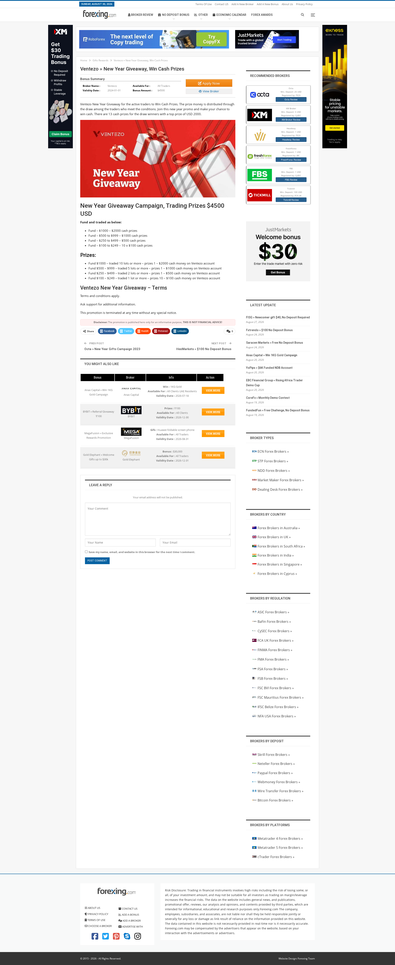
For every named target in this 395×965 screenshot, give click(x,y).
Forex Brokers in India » (276, 555)
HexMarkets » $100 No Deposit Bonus (203, 349)
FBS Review (291, 179)
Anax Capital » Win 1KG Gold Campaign (271, 355)
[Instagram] (137, 938)
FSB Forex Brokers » (273, 678)
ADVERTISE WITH (132, 926)
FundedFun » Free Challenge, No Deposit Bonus (278, 410)
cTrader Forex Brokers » (276, 857)
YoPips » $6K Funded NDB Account (269, 367)
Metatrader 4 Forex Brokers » (280, 838)
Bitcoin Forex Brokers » (275, 800)
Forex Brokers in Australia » (279, 528)
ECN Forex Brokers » (273, 451)
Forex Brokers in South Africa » (281, 546)
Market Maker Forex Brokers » (281, 480)
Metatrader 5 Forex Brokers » (280, 847)
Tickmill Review (291, 199)
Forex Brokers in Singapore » (280, 564)
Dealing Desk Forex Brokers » (280, 489)
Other (203, 14)
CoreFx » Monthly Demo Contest (268, 397)
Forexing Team (306, 958)
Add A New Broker (242, 4)
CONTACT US (129, 908)
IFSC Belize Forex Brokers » (278, 707)
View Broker (210, 91)
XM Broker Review (291, 119)
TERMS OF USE (96, 920)
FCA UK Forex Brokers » (276, 640)
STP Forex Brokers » (273, 461)
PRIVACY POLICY (97, 914)
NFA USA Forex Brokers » (277, 716)
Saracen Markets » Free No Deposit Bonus (274, 342)
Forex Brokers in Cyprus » (277, 573)
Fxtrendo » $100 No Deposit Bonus (269, 330)
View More (213, 390)
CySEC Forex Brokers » (275, 631)
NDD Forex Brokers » (274, 470)
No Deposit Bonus (175, 14)
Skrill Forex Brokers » (274, 754)
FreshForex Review (291, 159)
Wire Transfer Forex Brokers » (280, 791)
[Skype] (127, 938)
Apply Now (211, 83)
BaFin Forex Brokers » (274, 621)
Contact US (221, 4)
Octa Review (291, 99)
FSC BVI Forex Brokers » (276, 688)
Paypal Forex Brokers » (275, 773)
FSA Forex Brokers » (273, 669)
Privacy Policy (304, 4)
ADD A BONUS (130, 914)
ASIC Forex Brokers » (273, 612)
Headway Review (291, 139)
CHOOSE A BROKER (99, 926)
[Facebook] (95, 938)
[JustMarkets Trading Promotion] (267, 39)
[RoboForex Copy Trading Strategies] (154, 39)
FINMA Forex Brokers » (275, 650)
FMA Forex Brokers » (273, 659)
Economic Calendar (231, 14)
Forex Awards (262, 14)
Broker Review (141, 14)
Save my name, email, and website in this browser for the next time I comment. (142, 552)
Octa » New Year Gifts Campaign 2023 (112, 349)
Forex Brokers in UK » (274, 537)
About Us (287, 4)
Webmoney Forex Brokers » (279, 782)
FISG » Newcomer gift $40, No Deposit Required (278, 317)
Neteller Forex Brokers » (276, 763)
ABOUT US (93, 908)
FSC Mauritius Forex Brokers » (281, 697)
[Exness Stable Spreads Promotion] (334, 86)
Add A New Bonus (268, 4)
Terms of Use (203, 4)
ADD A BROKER (131, 920)
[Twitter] (105, 938)
